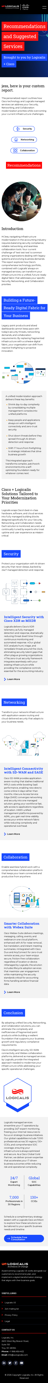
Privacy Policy (11, 1315)
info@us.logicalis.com (18, 1355)
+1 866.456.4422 (16, 1351)
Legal (7, 1321)
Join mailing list (12, 1309)
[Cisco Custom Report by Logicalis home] (15, 7)
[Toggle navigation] (43, 7)
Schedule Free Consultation (19, 1238)
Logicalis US (10, 1302)
